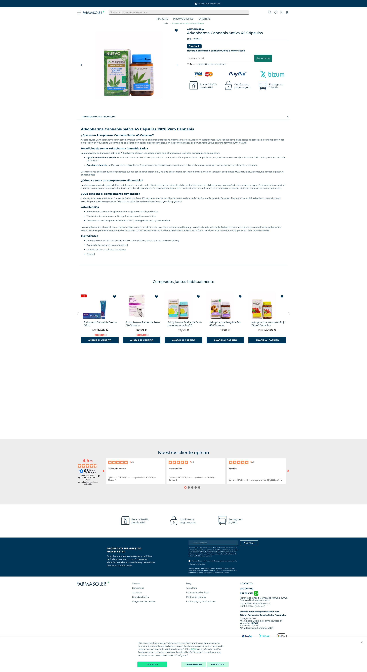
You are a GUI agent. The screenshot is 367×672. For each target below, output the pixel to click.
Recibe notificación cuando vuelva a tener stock (216, 50)
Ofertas (205, 18)
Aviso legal (191, 588)
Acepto (208, 64)
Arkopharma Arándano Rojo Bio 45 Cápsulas (268, 324)
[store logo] (93, 12)
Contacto (137, 592)
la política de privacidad (212, 64)
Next (289, 313)
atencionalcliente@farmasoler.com (260, 611)
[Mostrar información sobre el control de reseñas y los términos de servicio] (99, 476)
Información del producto (98, 116)
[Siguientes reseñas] (288, 471)
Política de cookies (196, 597)
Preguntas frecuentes (143, 601)
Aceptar (152, 664)
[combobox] (179, 12)
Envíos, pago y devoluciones (201, 601)
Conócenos (138, 588)
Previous (78, 313)
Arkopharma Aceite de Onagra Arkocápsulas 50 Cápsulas (185, 325)
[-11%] (94, 319)
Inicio (166, 23)
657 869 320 (247, 593)
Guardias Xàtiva (140, 597)
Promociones (183, 18)
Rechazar (217, 664)
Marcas (162, 18)
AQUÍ (194, 649)
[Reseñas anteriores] (103, 471)
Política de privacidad (204, 556)
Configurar (194, 664)
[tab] (183, 116)
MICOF (254, 623)
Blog (188, 583)
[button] (81, 65)
